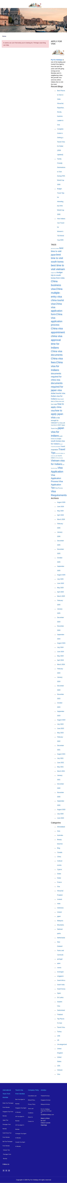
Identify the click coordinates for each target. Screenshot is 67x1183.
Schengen (60, 972)
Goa (58, 886)
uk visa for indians (59, 453)
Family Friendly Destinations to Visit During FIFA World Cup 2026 (61, 171)
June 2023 (60, 728)
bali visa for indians (55, 248)
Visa (58, 1074)
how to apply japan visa (57, 414)
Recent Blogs (57, 86)
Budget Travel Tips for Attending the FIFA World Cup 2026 (60, 201)
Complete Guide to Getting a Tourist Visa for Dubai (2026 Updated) (61, 141)
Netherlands (61, 938)
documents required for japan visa (57, 387)
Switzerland (61, 1010)
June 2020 (60, 818)
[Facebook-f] (4, 1171)
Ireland (59, 912)
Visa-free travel (54, 468)
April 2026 (60, 515)
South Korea (61, 989)
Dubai (59, 874)
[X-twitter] (6, 1171)
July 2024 (60, 647)
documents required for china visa (56, 376)
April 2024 (60, 660)
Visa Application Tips (57, 484)
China (59, 856)
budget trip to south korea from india (57, 275)
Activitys (43, 1090)
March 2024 (61, 664)
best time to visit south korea (57, 258)
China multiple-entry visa (56, 292)
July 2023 (60, 724)
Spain (59, 993)
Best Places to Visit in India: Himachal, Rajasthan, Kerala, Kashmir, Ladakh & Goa (61, 108)
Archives (55, 498)
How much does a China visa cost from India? (57, 401)
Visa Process (59, 488)
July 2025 (60, 579)
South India (60, 984)
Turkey (59, 1031)
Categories (56, 823)
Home (4, 36)
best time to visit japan (57, 251)
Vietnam (59, 1070)
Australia (60, 835)
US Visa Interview (59, 457)
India (58, 903)
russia (59, 967)
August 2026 (61, 502)
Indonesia (60, 908)
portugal (59, 959)
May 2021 (60, 767)
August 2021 (61, 754)
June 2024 (60, 651)
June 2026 (60, 506)
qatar (58, 963)
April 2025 (60, 592)
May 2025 (60, 587)
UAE (58, 1036)
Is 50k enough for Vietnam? (55, 420)
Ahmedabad (61, 827)
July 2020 (60, 814)
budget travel (53, 272)
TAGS (53, 244)
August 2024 (61, 643)
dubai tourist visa (58, 393)
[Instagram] (9, 1171)
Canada (59, 852)
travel (61, 444)
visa (63, 464)
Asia (58, 831)
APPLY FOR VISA (56, 42)
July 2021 (60, 758)
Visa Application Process (56, 478)
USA (58, 1066)
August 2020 (61, 809)
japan (59, 916)
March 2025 (61, 596)
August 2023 (61, 720)
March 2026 (61, 519)
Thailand (60, 1014)
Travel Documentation (55, 446)
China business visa (56, 285)
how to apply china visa (57, 407)
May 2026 (60, 511)
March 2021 (61, 771)
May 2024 (60, 656)
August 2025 (61, 575)
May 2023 (60, 733)
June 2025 (60, 583)
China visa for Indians (57, 366)
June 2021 (60, 762)
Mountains (60, 925)
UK (58, 1040)
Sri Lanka (60, 997)
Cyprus (59, 869)
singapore (60, 976)
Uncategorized (62, 1044)
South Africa (61, 980)
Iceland (59, 899)
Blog (58, 848)
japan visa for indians (57, 432)
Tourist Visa (61, 1027)
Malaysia (60, 920)
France (59, 882)
